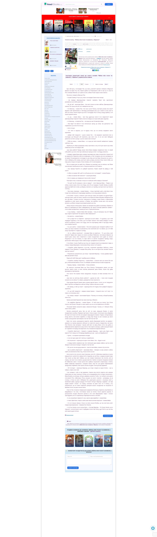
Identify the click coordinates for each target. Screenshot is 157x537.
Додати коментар (73, 467)
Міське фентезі (48, 94)
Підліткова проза (48, 81)
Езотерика (47, 103)
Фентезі (46, 110)
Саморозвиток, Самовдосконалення (52, 116)
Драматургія (47, 130)
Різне (46, 143)
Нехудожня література (49, 86)
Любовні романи (48, 99)
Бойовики (47, 111)
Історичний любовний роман (51, 79)
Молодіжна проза (48, 142)
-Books (54, 4)
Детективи (47, 121)
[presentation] (109, 17)
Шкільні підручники (48, 107)
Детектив (47, 102)
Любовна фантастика (49, 92)
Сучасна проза (48, 100)
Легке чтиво (47, 78)
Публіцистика (47, 119)
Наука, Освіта (47, 126)
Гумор (46, 122)
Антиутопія (47, 83)
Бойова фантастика (49, 137)
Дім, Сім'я (47, 108)
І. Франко (74, 44)
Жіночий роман (48, 132)
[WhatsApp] (96, 70)
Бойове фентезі (48, 91)
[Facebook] (93, 70)
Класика (46, 118)
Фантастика (47, 124)
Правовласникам (69, 415)
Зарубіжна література (49, 97)
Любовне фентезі (48, 135)
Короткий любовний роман (50, 140)
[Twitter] (95, 70)
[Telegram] (98, 70)
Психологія (47, 113)
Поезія (46, 129)
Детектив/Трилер (48, 95)
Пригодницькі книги (49, 105)
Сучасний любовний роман (50, 138)
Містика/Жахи (47, 87)
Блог (52, 70)
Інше (46, 145)
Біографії (47, 70)
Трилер (46, 84)
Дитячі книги (47, 127)
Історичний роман (48, 89)
